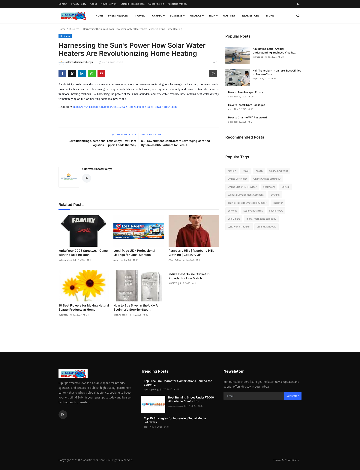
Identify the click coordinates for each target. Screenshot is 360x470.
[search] (298, 15)
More (270, 15)
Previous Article (126, 134)
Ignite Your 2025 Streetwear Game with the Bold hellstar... (83, 253)
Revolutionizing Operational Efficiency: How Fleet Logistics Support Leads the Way (102, 143)
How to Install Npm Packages (246, 104)
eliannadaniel (120, 314)
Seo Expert (234, 218)
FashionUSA (276, 210)
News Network (109, 3)
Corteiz (285, 186)
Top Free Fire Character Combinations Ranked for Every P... (178, 382)
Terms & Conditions (286, 460)
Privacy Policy (78, 3)
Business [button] (176, 15)
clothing (275, 195)
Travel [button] (140, 15)
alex (115, 259)
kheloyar (278, 202)
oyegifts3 (63, 314)
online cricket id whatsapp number (247, 202)
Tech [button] (212, 15)
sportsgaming (151, 389)
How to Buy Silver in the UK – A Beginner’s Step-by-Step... (135, 307)
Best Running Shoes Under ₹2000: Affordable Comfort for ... (191, 399)
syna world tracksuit (239, 226)
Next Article (148, 134)
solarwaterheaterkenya (97, 169)
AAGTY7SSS (175, 259)
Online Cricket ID (278, 170)
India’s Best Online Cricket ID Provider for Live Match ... (189, 276)
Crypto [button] (157, 15)
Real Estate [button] (250, 15)
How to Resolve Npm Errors (245, 92)
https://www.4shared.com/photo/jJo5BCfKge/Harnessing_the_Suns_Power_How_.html (125, 106)
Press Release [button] (118, 15)
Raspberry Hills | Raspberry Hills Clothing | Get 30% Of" (191, 253)
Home (99, 15)
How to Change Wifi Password (247, 117)
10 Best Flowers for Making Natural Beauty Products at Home (83, 307)
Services (232, 210)
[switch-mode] (299, 4)
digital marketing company (261, 218)
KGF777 (173, 283)
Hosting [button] (229, 15)
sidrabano (258, 56)
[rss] (62, 414)
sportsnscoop (175, 405)
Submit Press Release (133, 3)
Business (74, 29)
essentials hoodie (266, 226)
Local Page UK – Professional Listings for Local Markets (134, 253)
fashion (232, 170)
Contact (62, 3)
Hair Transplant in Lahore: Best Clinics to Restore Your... (277, 72)
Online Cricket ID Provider (242, 186)
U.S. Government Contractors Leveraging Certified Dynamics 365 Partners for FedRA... (175, 143)
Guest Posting (156, 3)
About (93, 3)
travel (246, 170)
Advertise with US (177, 3)
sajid (255, 78)
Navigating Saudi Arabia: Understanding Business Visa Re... (274, 50)
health (259, 170)
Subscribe (292, 396)
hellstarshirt (65, 259)
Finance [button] (195, 15)
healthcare (269, 186)
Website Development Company (246, 195)
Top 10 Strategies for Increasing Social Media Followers (175, 420)
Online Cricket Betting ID (266, 179)
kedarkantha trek (253, 210)
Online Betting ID (237, 179)
